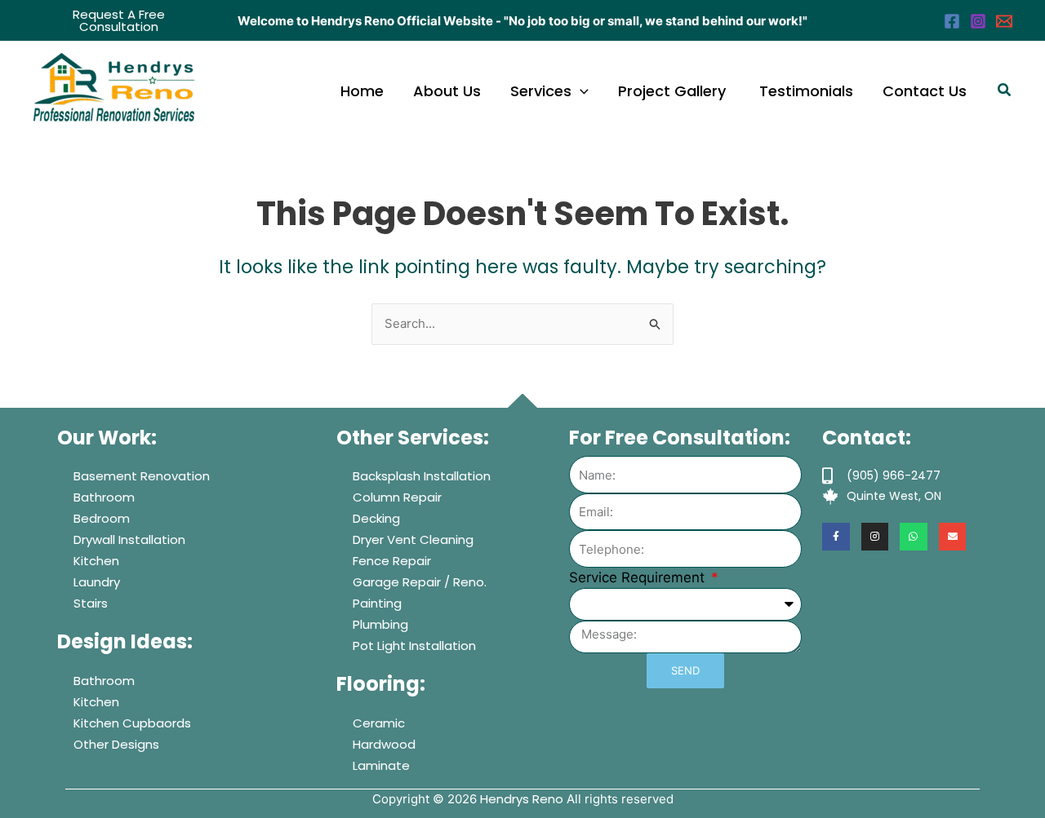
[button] (119, 20)
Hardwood (384, 744)
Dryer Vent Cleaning (413, 539)
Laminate (381, 765)
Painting (377, 603)
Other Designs (116, 744)
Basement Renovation (141, 475)
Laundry (96, 581)
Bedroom (101, 518)
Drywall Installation (129, 539)
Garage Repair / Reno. (420, 581)
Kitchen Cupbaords (132, 723)
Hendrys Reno (521, 798)
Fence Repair (392, 560)
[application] (580, 91)
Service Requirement (639, 577)
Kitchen (96, 560)
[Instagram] (978, 21)
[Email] (1004, 21)
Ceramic (379, 723)
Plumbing (380, 624)
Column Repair (397, 497)
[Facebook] (952, 21)
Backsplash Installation (422, 475)
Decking (376, 518)
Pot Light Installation (414, 645)
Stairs (90, 603)
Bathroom (104, 497)
